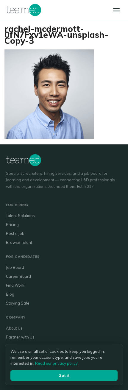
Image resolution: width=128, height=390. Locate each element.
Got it (64, 375)
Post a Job (15, 233)
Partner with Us (20, 337)
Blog (10, 294)
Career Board (18, 276)
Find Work (15, 285)
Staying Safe (17, 303)
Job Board (15, 267)
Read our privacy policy (56, 363)
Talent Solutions (20, 215)
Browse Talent (19, 242)
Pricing (12, 224)
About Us (14, 328)
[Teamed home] (23, 10)
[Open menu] (116, 10)
